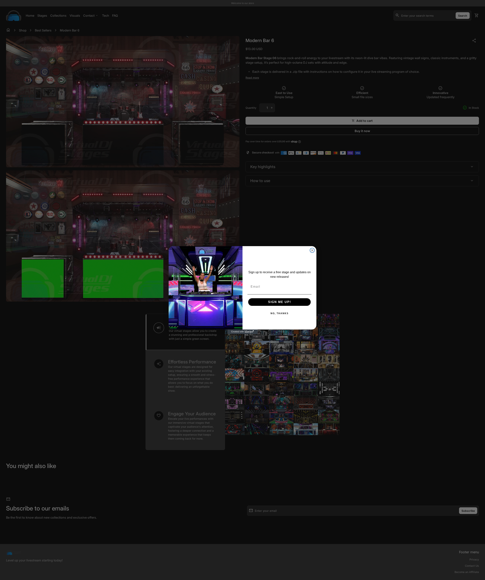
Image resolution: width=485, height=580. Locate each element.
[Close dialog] (312, 250)
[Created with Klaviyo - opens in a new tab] (242, 332)
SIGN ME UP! (279, 302)
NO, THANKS (280, 313)
